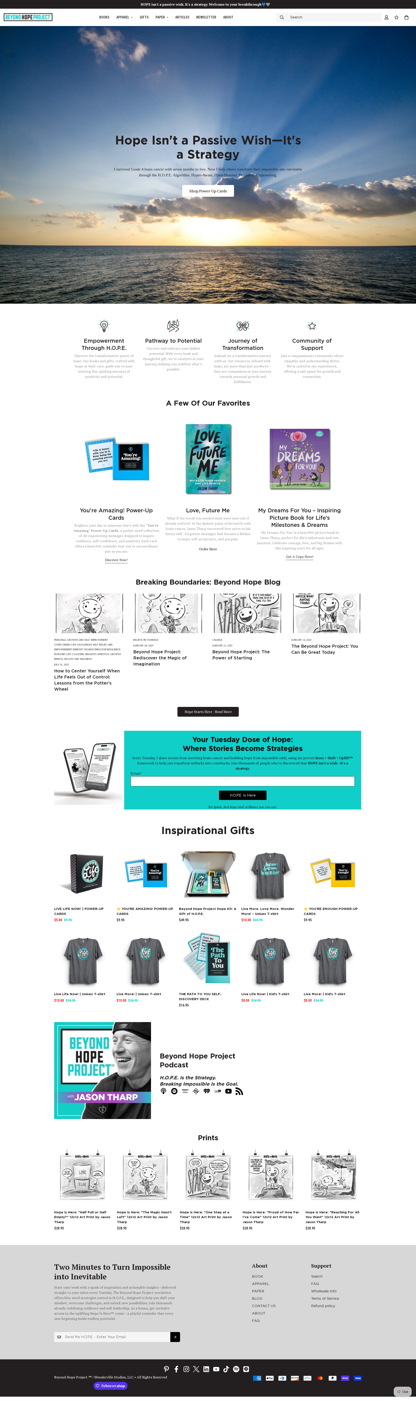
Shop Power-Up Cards (208, 190)
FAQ (256, 1320)
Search (317, 1276)
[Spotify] (236, 1369)
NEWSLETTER (206, 17)
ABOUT (228, 17)
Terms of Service (325, 1298)
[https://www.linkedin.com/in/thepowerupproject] (206, 1369)
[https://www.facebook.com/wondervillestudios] (176, 1369)
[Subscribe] (175, 1337)
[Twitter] (196, 1369)
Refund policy (323, 1306)
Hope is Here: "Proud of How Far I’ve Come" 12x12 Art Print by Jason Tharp (271, 1217)
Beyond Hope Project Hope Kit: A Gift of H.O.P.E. (207, 911)
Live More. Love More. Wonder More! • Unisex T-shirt (267, 911)
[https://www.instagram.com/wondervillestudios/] (186, 1369)
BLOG (257, 1298)
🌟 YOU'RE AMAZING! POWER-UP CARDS (145, 911)
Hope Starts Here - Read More (208, 711)
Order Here (208, 549)
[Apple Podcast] (246, 1369)
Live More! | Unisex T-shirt (139, 994)
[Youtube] (216, 1369)
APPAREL (122, 17)
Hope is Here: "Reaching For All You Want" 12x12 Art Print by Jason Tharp (332, 1217)
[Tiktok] (226, 1369)
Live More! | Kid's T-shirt (324, 994)
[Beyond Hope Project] (28, 17)
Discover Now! (116, 559)
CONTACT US (264, 1306)
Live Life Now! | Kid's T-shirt (265, 994)
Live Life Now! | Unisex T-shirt (79, 994)
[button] (406, 17)
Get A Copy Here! (299, 556)
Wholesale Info (323, 1291)
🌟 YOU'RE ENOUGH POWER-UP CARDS (331, 911)
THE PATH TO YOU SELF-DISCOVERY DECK (200, 996)
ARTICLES (182, 17)
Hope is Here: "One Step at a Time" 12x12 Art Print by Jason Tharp (206, 1217)
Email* (136, 774)
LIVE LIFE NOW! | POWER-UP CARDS (79, 911)
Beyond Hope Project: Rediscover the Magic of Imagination (160, 658)
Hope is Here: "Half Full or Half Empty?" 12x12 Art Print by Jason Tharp (82, 1217)
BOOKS (104, 17)
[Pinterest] (166, 1369)
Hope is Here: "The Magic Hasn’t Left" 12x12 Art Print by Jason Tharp (144, 1217)
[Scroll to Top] (408, 1377)
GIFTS (144, 17)
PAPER (160, 17)
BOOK (257, 1276)
